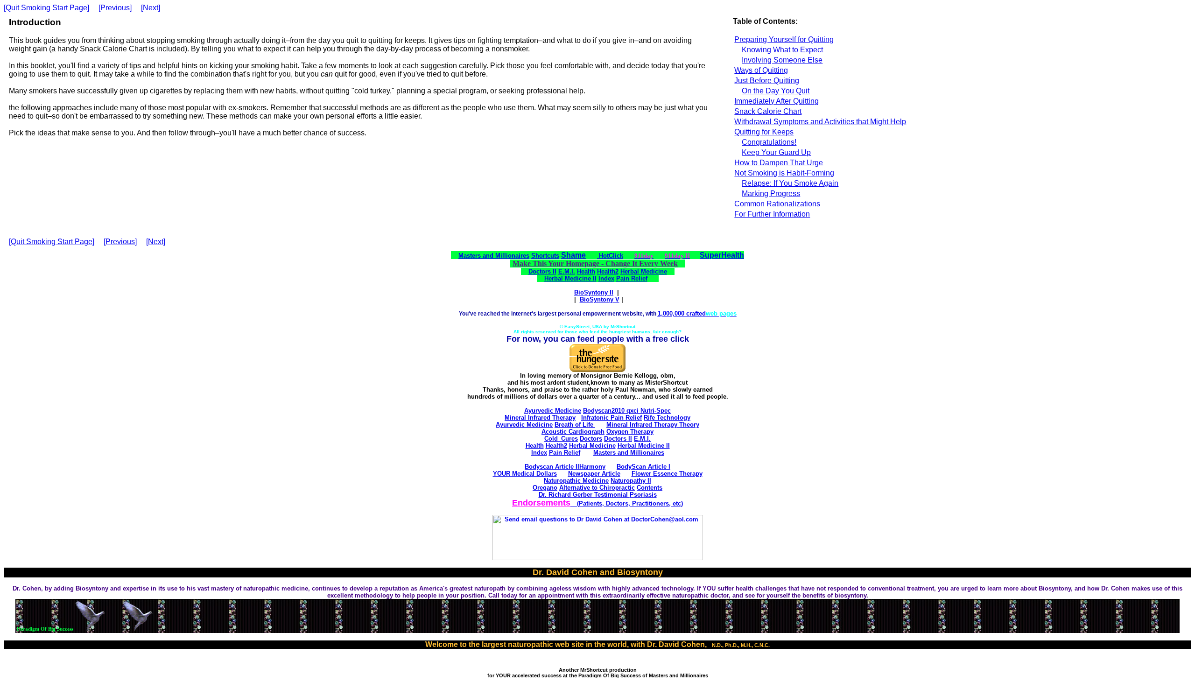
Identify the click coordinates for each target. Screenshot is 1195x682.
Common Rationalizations (777, 204)
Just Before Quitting (766, 80)
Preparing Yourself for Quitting (784, 39)
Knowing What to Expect (782, 50)
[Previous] (115, 8)
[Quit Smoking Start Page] (46, 8)
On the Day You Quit (775, 91)
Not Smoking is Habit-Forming (784, 173)
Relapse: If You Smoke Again (790, 183)
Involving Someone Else (782, 60)
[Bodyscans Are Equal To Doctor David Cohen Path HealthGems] (597, 558)
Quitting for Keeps (764, 132)
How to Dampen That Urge (778, 163)
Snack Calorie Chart (767, 111)
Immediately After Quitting (776, 101)
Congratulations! (769, 142)
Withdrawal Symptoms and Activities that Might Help (820, 122)
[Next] (150, 8)
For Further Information (772, 214)
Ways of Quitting (761, 70)
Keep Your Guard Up (776, 152)
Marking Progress (771, 193)
